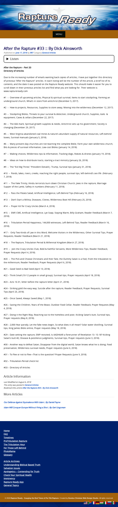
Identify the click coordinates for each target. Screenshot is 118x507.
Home (7, 430)
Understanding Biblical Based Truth (22, 464)
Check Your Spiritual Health (18, 475)
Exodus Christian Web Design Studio (83, 498)
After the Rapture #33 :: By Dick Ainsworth (40, 388)
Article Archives (12, 461)
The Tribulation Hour (14, 444)
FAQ (6, 434)
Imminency (9, 478)
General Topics (11, 485)
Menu (59, 34)
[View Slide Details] (59, 17)
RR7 (31, 52)
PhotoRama (9, 451)
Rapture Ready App (14, 481)
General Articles (49, 52)
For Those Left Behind (15, 447)
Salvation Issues (12, 468)
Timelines (9, 437)
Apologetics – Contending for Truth (21, 471)
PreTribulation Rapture (15, 441)
